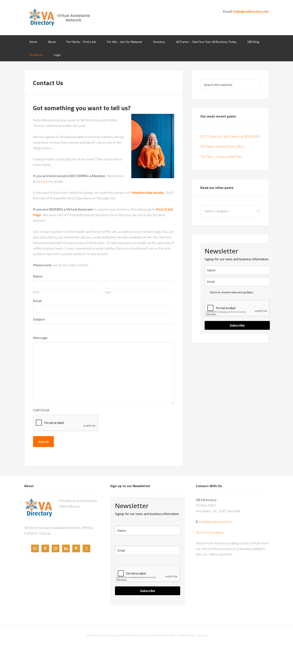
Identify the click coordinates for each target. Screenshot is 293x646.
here (44, 181)
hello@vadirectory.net (251, 11)
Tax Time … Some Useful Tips (221, 156)
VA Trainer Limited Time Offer (222, 146)
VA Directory (58, 17)
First (36, 292)
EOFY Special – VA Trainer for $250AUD (230, 136)
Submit (43, 442)
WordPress (186, 635)
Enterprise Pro (127, 635)
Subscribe (237, 325)
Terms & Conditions (210, 532)
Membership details (148, 192)
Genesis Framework (159, 635)
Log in (202, 635)
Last (108, 292)
